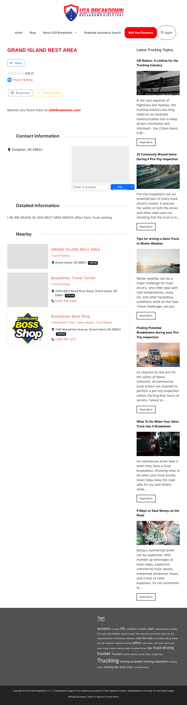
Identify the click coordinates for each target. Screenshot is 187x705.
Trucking (108, 660)
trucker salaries (130, 654)
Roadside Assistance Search (102, 32)
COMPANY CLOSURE (136, 629)
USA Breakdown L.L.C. (41, 690)
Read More (146, 142)
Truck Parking (60, 255)
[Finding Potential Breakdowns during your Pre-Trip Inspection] (158, 364)
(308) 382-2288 (65, 301)
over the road (144, 638)
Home (18, 32)
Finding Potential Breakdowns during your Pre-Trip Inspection (158, 332)
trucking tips (111, 666)
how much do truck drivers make (151, 634)
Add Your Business (140, 32)
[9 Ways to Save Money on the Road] (158, 542)
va (134, 667)
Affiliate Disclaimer (77, 697)
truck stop (126, 666)
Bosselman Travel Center (73, 278)
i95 (172, 634)
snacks (112, 648)
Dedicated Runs (162, 629)
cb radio (115, 629)
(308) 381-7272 (65, 339)
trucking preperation (156, 661)
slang (105, 648)
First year (101, 634)
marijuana (130, 638)
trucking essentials (131, 661)
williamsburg (142, 667)
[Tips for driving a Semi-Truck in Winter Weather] (158, 271)
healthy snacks (128, 634)
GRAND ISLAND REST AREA (75, 249)
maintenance (119, 638)
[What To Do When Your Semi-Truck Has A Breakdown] (158, 453)
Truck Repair (103, 322)
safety (136, 643)
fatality (174, 629)
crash (150, 628)
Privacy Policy (112, 697)
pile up (168, 638)
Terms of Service (96, 697)
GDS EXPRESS (113, 634)
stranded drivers (139, 648)
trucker (103, 653)
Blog (33, 32)
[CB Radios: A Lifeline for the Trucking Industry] (158, 92)
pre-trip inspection (106, 643)
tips (150, 647)
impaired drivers (104, 638)
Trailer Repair (85, 322)
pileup (175, 638)
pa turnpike (158, 638)
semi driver (147, 643)
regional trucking (123, 643)
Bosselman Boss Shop (70, 316)
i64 (168, 634)
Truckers (116, 654)
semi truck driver (161, 643)
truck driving (163, 647)
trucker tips (157, 654)
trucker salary (144, 654)
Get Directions (120, 187)
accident (103, 628)
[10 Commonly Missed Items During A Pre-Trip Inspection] (158, 186)
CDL (123, 628)
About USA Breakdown (57, 32)
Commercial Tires (63, 322)
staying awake (123, 648)
